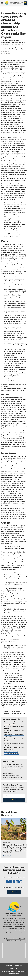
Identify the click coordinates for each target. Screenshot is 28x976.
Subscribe (15, 800)
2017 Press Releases (13, 9)
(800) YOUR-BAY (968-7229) (15, 938)
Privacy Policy (14, 968)
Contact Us (8, 965)
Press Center (4, 9)
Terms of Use (18, 965)
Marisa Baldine (8, 773)
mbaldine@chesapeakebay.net (13, 777)
